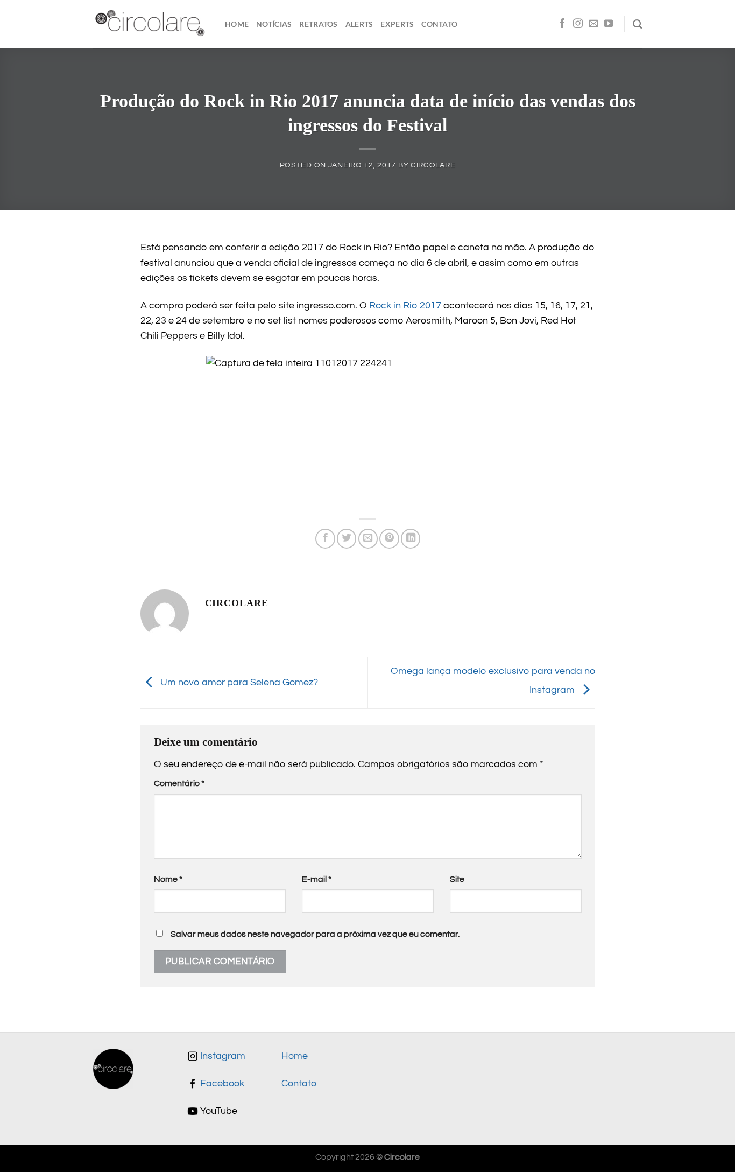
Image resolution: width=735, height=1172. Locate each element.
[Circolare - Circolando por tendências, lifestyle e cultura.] (151, 24)
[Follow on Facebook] (562, 24)
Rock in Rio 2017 (405, 306)
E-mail (316, 879)
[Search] (637, 24)
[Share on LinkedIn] (410, 538)
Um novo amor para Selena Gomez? (238, 682)
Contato (439, 24)
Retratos (318, 24)
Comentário (179, 783)
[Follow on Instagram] (578, 24)
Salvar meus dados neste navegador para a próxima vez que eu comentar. (315, 934)
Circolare (433, 165)
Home (237, 24)
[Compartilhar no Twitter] (346, 538)
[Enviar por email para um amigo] (368, 538)
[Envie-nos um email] (593, 24)
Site (457, 879)
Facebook (221, 1084)
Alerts (359, 24)
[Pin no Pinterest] (389, 538)
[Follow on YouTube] (608, 24)
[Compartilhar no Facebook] (325, 538)
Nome (168, 879)
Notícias (274, 24)
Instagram (221, 1056)
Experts (397, 24)
